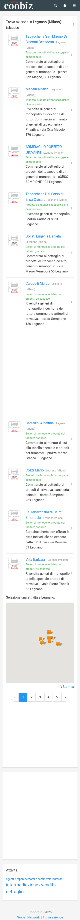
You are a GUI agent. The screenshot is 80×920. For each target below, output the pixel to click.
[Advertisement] (40, 373)
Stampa (68, 687)
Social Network (28, 917)
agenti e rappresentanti (20, 879)
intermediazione (22, 885)
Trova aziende (53, 917)
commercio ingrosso (50, 879)
